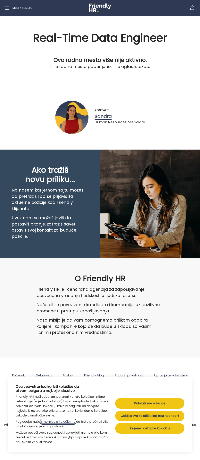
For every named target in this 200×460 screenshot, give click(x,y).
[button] (192, 7)
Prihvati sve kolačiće (149, 403)
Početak (18, 375)
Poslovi (67, 375)
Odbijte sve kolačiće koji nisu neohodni (150, 416)
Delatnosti (44, 375)
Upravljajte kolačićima (171, 375)
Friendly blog (94, 375)
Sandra (103, 116)
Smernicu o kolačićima (58, 421)
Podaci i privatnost (129, 375)
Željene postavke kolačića (150, 428)
